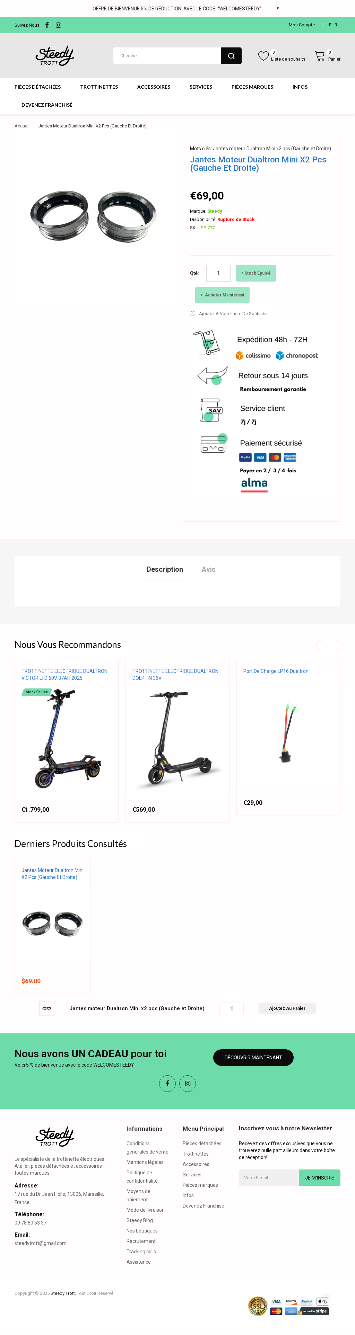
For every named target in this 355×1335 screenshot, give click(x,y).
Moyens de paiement (138, 1195)
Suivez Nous (27, 25)
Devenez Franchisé (203, 1206)
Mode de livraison (146, 1210)
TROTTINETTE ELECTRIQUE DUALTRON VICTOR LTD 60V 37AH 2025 (64, 674)
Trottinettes (196, 1154)
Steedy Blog (140, 1220)
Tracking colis (141, 1251)
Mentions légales (145, 1162)
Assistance (139, 1262)
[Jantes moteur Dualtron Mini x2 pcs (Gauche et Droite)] (46, 1008)
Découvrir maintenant (253, 1057)
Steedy (214, 211)
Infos (188, 1195)
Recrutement (141, 1241)
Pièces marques (200, 1185)
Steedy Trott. (63, 1293)
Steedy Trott (147, 685)
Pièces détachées (202, 1143)
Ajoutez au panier (287, 1008)
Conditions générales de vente (147, 1148)
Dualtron (31, 685)
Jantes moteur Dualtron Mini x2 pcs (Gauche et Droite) (272, 148)
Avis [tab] (208, 569)
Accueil (22, 125)
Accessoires (196, 1164)
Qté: (194, 273)
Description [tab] (165, 569)
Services (192, 1174)
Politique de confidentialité (142, 1177)
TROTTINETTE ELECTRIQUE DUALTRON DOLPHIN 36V (175, 674)
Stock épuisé (257, 273)
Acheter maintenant (224, 295)
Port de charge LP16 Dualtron (276, 671)
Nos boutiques (142, 1231)
